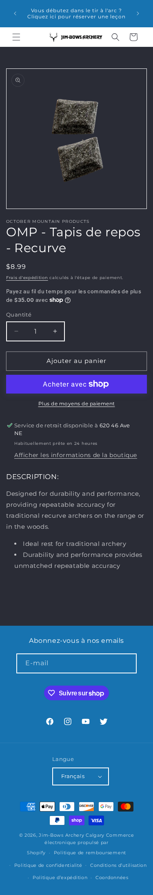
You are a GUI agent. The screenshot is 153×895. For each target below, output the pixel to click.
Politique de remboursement (90, 852)
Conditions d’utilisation (118, 865)
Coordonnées (112, 877)
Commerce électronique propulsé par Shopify (80, 843)
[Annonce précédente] (15, 13)
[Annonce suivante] (138, 13)
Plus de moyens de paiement (76, 403)
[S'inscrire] (127, 663)
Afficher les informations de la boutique (75, 455)
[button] (16, 37)
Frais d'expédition (27, 277)
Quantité (18, 314)
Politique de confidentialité (48, 865)
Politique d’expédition (60, 877)
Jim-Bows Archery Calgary (71, 835)
